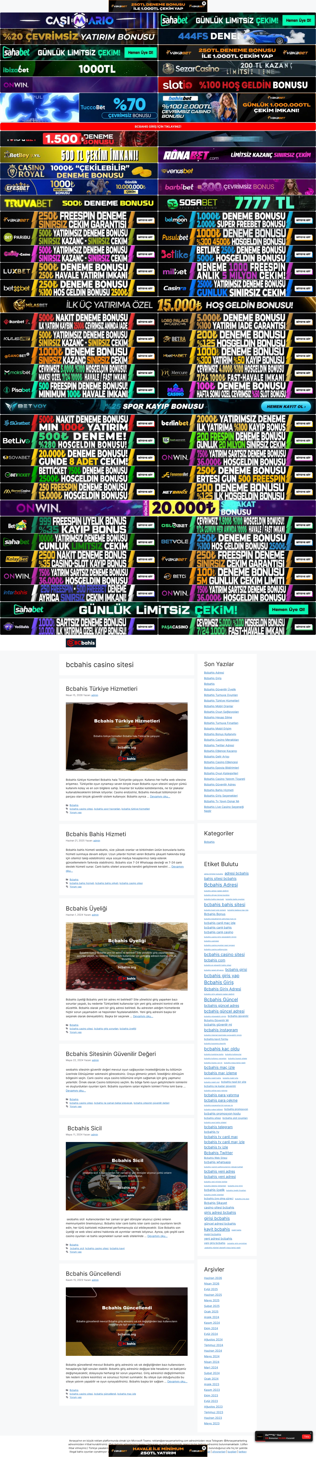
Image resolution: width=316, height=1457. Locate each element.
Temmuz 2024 (213, 1345)
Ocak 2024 (211, 1378)
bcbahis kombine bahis (214, 1054)
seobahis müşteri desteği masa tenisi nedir (222, 1248)
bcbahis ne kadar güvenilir (220, 1086)
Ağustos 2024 (213, 1339)
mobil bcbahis (212, 1234)
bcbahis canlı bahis (218, 927)
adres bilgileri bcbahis (213, 874)
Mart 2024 (211, 1367)
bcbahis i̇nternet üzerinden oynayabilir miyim (223, 1035)
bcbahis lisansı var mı (213, 1063)
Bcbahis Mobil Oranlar (218, 706)
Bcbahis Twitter (218, 1152)
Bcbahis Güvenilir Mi (216, 1020)
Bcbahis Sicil (84, 1128)
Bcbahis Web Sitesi (215, 1157)
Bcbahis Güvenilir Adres (220, 784)
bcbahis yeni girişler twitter (215, 1182)
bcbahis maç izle (126, 1393)
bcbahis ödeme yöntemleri (215, 1186)
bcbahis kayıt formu (216, 1039)
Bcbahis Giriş (213, 678)
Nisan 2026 (211, 1283)
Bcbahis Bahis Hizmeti (96, 834)
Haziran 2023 (213, 1417)
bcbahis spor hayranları (107, 808)
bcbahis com (214, 960)
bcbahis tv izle (216, 1147)
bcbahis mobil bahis (212, 1078)
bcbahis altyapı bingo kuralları (217, 895)
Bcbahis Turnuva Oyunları (221, 695)
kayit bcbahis (217, 1229)
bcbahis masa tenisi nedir (235, 1063)
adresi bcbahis (237, 873)
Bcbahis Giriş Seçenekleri (221, 795)
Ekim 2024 (211, 1328)
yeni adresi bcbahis (218, 1239)
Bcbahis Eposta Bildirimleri (221, 767)
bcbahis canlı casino (218, 932)
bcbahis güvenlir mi (218, 1024)
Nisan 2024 (211, 1362)
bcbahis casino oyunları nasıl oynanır (219, 945)
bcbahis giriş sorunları (106, 1028)
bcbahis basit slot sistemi (215, 910)
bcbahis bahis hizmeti (82, 883)
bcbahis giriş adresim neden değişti (219, 994)
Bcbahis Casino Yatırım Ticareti (224, 779)
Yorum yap (76, 812)
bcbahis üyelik (214, 1190)
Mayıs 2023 (212, 1423)
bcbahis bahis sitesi (224, 904)
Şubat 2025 (212, 1306)
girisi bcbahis (217, 1218)
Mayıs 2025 (211, 1300)
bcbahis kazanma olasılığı (215, 1043)
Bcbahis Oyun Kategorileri (221, 773)
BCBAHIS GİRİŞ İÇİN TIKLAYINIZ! (158, 126)
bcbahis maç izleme (220, 1073)
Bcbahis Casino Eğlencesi (221, 762)
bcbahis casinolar (211, 941)
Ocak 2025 (211, 1311)
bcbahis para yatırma (221, 1095)
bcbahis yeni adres (219, 1171)
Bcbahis (74, 805)
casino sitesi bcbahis (219, 1207)
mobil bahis (236, 1230)
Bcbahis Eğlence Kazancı (220, 751)
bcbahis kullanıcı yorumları (215, 1058)
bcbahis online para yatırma (215, 1091)
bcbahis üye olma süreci (218, 1198)
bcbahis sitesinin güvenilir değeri (151, 1103)
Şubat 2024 (212, 1373)
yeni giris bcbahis (214, 1243)
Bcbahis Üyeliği (86, 908)
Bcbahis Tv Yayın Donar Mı (221, 801)
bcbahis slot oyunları (235, 1118)
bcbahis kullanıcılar (233, 1054)
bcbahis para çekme (220, 1100)
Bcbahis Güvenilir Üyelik (220, 689)
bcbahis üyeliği (128, 1028)
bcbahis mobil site (230, 1078)
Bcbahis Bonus (214, 914)
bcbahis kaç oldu (221, 1048)
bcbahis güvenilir (238, 1016)
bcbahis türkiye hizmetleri (135, 808)
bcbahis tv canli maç (221, 1137)
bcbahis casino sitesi (81, 808)
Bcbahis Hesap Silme (218, 717)
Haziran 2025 (213, 1294)
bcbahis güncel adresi (224, 1011)
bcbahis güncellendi (105, 1393)
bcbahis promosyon (236, 1109)
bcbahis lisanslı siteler (237, 1058)
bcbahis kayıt (117, 1248)
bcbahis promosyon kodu (222, 1113)
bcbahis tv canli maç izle (224, 1142)
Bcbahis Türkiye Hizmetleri (101, 688)
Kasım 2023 (212, 1390)
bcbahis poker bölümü (213, 1109)
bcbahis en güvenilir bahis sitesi (217, 965)
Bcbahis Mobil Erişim (217, 728)
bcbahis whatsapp (217, 1162)
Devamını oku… (160, 796)
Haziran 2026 (213, 1278)
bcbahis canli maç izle (220, 923)
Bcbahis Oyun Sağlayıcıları (221, 711)
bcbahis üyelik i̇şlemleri (214, 1195)
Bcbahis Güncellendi (93, 1273)
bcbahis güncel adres (221, 1005)
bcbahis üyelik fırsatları (236, 1190)
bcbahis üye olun (242, 1199)
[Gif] (158, 305)
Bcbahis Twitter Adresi (219, 745)
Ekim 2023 (211, 1395)
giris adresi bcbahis (220, 1212)
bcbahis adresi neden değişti (216, 891)
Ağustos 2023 (213, 1406)
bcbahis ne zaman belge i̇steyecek (113, 1103)
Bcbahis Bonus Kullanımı (220, 734)
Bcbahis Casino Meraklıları (221, 739)
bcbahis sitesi (212, 1118)
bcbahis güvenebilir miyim (215, 1016)
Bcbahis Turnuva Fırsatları (221, 723)
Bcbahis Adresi (214, 672)
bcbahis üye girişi (235, 1186)
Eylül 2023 (211, 1401)
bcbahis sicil (77, 1248)
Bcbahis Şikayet (215, 1203)
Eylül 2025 (211, 1289)
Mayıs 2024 (212, 1356)
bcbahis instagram (221, 1029)
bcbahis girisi (236, 969)
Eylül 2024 (211, 1334)
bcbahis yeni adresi (220, 1176)
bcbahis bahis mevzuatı (214, 899)
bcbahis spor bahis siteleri (215, 1122)
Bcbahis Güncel (221, 999)
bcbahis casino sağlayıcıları (215, 949)
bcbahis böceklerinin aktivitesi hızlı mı (220, 919)
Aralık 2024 (211, 1317)
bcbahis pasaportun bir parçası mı (218, 1105)
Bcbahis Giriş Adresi (222, 989)
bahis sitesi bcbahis (220, 878)
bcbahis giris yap (221, 975)
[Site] (79, 219)
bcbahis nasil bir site (233, 1081)
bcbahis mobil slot (212, 1082)
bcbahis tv (211, 1132)
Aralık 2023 (211, 1384)
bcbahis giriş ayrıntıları (237, 1243)
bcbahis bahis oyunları (235, 899)
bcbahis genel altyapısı (214, 970)
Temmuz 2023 (213, 1412)
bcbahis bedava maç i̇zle (237, 910)
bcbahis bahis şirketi (106, 883)
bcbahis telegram (218, 1127)
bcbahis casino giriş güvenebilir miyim (220, 937)
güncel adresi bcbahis (220, 1224)
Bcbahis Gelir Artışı (216, 756)
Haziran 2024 (213, 1350)
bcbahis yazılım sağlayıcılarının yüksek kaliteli (223, 1167)
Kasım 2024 (212, 1322)
